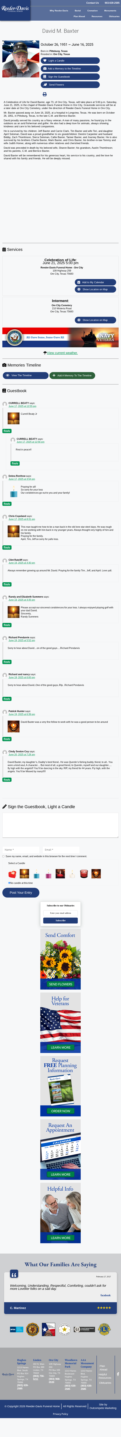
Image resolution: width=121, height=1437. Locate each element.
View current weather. (62, 353)
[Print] (45, 94)
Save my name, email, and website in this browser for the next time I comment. (46, 856)
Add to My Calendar (93, 282)
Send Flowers (56, 84)
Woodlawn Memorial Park (71, 1364)
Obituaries (114, 16)
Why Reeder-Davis (59, 10)
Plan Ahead (79, 16)
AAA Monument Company (87, 1364)
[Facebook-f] (118, 1374)
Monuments (110, 10)
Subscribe (61, 920)
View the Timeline (21, 375)
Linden (37, 1360)
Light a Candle (56, 60)
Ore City (53, 1360)
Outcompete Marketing (103, 1408)
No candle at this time (21, 883)
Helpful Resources (105, 1376)
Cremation (92, 10)
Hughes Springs (21, 1362)
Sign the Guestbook (59, 76)
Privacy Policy (60, 1414)
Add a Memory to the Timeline (64, 68)
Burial (78, 10)
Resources (97, 16)
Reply (7, 431)
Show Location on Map (95, 289)
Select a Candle (16, 863)
